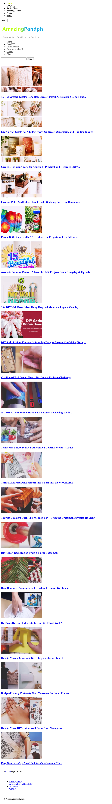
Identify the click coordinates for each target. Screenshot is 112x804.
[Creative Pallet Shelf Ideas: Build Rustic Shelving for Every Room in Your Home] (21, 197)
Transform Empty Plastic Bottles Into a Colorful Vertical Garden (37, 447)
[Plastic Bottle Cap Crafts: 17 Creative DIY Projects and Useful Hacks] (21, 232)
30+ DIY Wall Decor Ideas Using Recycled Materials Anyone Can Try (40, 307)
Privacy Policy (15, 781)
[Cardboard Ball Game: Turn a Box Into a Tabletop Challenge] (21, 372)
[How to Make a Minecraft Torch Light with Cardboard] (21, 653)
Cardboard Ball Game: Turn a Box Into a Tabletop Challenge (35, 377)
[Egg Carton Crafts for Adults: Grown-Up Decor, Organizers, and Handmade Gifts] (21, 126)
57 (10, 771)
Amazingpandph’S (15, 11)
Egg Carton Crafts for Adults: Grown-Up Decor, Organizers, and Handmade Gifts (47, 131)
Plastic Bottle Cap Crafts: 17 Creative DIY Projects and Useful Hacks (39, 237)
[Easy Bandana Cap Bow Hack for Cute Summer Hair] (21, 758)
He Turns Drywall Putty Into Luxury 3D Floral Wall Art (32, 623)
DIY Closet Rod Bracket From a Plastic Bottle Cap (29, 552)
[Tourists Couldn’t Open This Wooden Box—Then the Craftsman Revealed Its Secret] (21, 512)
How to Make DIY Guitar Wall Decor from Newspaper (31, 728)
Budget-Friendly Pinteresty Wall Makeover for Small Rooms (35, 693)
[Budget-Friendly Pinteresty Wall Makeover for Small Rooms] (21, 688)
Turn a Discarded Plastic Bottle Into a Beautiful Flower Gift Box (37, 482)
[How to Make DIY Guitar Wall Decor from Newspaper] (21, 723)
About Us (13, 786)
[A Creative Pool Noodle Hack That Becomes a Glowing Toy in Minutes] (21, 407)
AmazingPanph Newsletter (21, 784)
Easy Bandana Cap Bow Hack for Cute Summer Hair (31, 763)
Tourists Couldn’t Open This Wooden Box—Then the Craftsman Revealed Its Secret (48, 517)
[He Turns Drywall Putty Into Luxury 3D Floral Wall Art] (21, 617)
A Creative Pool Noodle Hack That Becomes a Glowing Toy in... (37, 412)
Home (9, 3)
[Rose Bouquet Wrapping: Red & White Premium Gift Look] (21, 582)
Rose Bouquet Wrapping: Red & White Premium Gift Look (34, 588)
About (9, 15)
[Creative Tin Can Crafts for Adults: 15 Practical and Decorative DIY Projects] (21, 162)
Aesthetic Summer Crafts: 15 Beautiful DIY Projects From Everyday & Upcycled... (47, 272)
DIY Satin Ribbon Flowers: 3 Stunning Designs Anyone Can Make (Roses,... (43, 342)
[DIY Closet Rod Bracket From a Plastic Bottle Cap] (21, 547)
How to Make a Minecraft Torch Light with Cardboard (32, 658)
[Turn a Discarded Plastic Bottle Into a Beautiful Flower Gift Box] (21, 477)
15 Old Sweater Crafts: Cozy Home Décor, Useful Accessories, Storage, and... (43, 96)
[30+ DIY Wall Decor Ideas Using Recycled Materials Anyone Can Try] (21, 302)
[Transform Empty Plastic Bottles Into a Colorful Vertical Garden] (21, 442)
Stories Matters (13, 8)
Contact (10, 13)
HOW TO (11, 6)
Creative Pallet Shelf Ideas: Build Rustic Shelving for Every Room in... (40, 202)
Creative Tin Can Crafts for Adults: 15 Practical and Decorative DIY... (40, 166)
